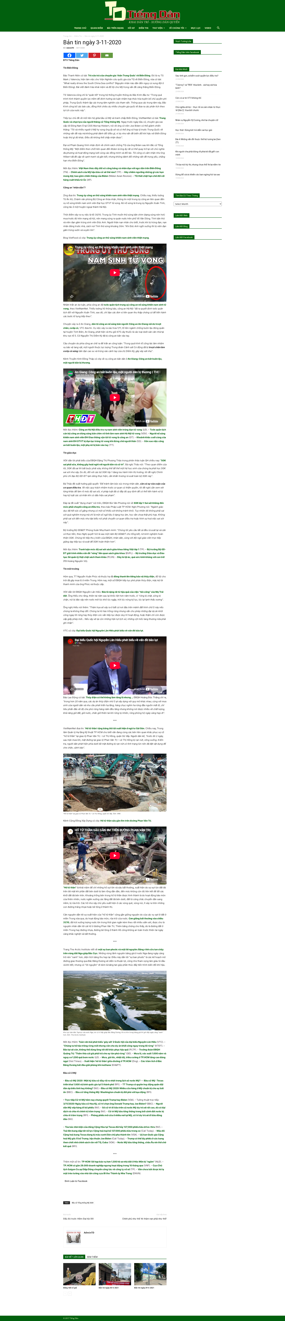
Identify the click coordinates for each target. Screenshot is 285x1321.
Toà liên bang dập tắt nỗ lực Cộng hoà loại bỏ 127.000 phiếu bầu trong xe (102, 1130)
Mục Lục (196, 28)
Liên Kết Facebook (184, 237)
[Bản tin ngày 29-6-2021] (150, 1274)
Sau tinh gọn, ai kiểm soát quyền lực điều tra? (196, 76)
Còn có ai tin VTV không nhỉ (188, 98)
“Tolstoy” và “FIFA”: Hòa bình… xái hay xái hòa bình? (196, 86)
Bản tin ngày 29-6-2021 (144, 1288)
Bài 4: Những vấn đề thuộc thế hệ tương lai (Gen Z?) (198, 141)
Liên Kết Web (181, 215)
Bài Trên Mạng (115, 28)
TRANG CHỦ (80, 28)
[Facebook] (69, 55)
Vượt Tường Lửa (183, 41)
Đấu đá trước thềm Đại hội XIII (78, 1218)
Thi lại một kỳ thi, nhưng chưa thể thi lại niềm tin (198, 164)
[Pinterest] (94, 55)
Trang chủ (67, 36)
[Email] (107, 55)
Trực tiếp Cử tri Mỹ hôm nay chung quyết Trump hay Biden (96, 1099)
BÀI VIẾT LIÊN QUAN (74, 1257)
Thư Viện (157, 28)
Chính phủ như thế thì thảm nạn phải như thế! (144, 1218)
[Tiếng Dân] (142, 12)
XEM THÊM (92, 1257)
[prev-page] (65, 1294)
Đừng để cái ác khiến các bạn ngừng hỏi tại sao (197, 174)
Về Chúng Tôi (176, 28)
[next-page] (70, 1294)
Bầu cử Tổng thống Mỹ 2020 (82, 1203)
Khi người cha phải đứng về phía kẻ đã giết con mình (197, 153)
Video (208, 28)
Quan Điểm (97, 28)
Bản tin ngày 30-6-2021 (109, 1288)
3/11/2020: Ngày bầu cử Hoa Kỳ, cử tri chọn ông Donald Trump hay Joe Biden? (104, 1103)
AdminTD (70, 48)
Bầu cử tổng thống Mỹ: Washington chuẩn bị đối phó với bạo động (111, 1092)
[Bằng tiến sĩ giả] (79, 1274)
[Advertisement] (115, 1191)
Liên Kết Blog (181, 226)
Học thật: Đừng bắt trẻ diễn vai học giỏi (193, 130)
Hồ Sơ (131, 28)
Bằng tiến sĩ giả (70, 1288)
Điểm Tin (143, 28)
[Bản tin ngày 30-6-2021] (115, 1274)
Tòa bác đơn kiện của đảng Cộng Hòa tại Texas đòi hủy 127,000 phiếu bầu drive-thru (110, 1127)
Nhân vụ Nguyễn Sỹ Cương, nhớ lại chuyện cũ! (196, 120)
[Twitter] (82, 55)
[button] (218, 28)
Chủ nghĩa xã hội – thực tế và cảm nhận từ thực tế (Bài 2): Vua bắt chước (197, 108)
